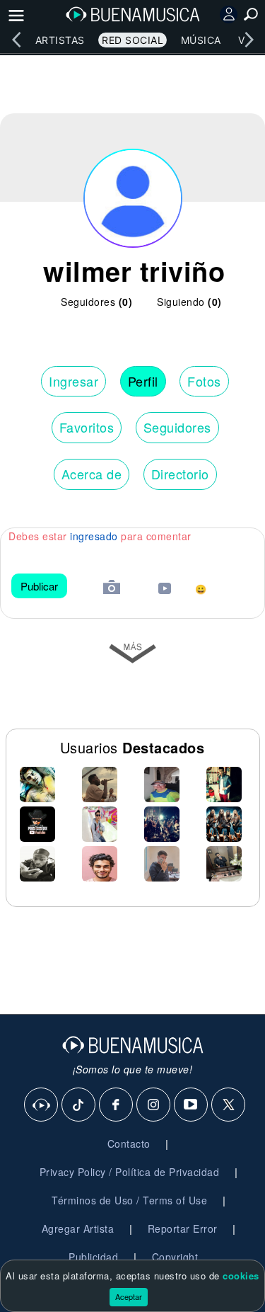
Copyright (175, 1257)
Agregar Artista (78, 1228)
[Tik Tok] (79, 1105)
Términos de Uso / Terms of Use (129, 1200)
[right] (248, 39)
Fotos (204, 381)
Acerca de (91, 473)
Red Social (132, 40)
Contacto (129, 1143)
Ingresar (73, 381)
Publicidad (93, 1257)
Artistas (60, 40)
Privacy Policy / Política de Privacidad (130, 1172)
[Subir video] (164, 590)
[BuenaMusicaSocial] (42, 1105)
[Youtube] (191, 1105)
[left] (16, 39)
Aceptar (128, 1296)
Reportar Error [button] (183, 1228)
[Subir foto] (111, 588)
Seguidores (177, 427)
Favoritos (86, 427)
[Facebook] (117, 1105)
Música (201, 40)
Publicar (39, 585)
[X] (229, 1105)
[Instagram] (154, 1105)
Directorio (180, 473)
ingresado (94, 536)
